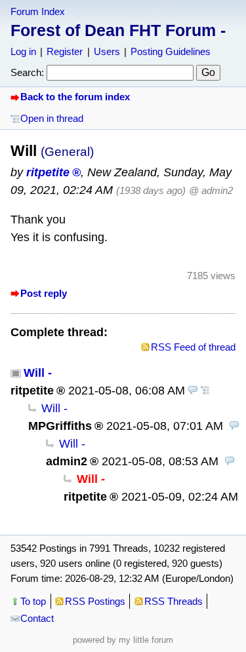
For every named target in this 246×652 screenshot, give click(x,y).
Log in (23, 51)
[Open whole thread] (205, 390)
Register (65, 51)
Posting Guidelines (171, 51)
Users (107, 51)
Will (34, 372)
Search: (27, 72)
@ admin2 (211, 190)
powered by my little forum (123, 640)
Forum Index (37, 11)
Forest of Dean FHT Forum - (118, 30)
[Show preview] (192, 390)
